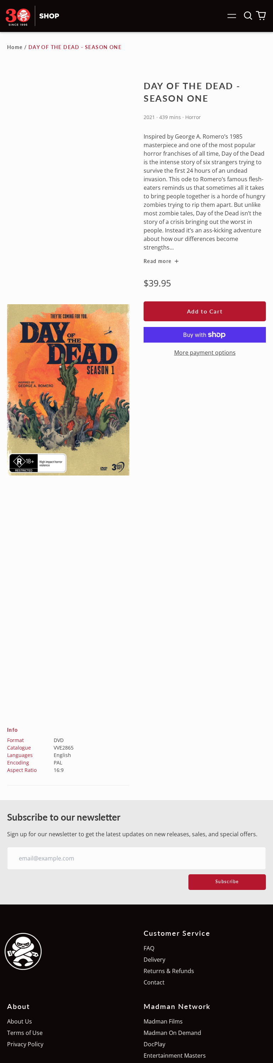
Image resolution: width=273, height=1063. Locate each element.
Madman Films (163, 1021)
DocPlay (154, 1044)
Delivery (154, 959)
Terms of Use (25, 1033)
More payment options (205, 352)
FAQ (149, 948)
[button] (248, 15)
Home (15, 47)
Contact (154, 982)
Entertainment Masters (175, 1055)
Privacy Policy (25, 1044)
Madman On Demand (172, 1033)
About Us (19, 1021)
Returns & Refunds (169, 971)
